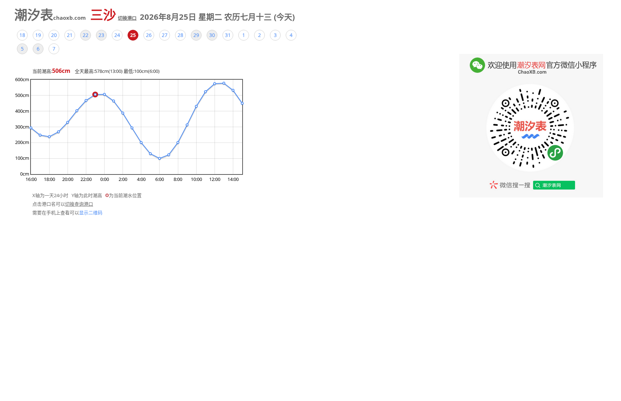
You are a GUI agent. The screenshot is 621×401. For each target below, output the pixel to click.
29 (196, 35)
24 (117, 35)
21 (70, 35)
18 (22, 35)
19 (38, 35)
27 (164, 35)
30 (212, 35)
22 (85, 35)
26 (149, 35)
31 (228, 35)
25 (133, 35)
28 (180, 35)
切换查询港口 (79, 204)
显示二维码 (90, 212)
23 (101, 35)
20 (54, 35)
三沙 (113, 15)
